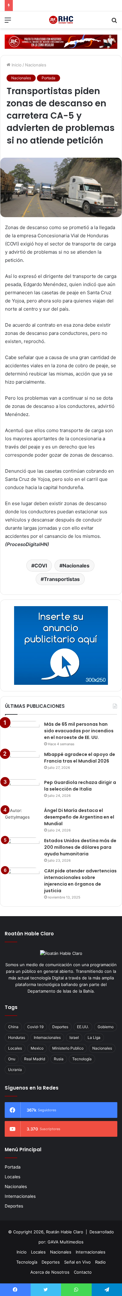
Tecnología (82, 1059)
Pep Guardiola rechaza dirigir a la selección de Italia (80, 785)
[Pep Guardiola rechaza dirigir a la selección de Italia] (22, 791)
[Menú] (8, 22)
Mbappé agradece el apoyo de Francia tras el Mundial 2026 (79, 757)
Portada (48, 78)
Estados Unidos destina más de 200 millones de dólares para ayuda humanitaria (80, 847)
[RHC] (61, 20)
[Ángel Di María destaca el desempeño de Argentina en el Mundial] (22, 819)
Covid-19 (35, 1026)
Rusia (59, 1059)
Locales (15, 1048)
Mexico (37, 1048)
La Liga (94, 1037)
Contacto (83, 1272)
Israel (74, 1037)
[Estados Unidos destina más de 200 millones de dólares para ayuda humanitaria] (22, 849)
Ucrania (15, 1069)
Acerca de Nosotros (49, 1272)
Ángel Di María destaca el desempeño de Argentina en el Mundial (79, 817)
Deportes (60, 1026)
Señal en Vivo (77, 1262)
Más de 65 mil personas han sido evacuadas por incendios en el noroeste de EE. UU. (79, 731)
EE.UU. (83, 1026)
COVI (40, 565)
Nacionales (35, 64)
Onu (11, 1059)
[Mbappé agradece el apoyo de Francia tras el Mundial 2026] (22, 763)
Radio (100, 1262)
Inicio (16, 64)
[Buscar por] (114, 22)
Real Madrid (34, 1059)
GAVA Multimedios (66, 1241)
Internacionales (47, 1037)
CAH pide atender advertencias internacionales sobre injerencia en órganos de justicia (80, 881)
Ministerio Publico (68, 1048)
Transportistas (62, 579)
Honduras (16, 1037)
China (13, 1026)
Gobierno (106, 1026)
